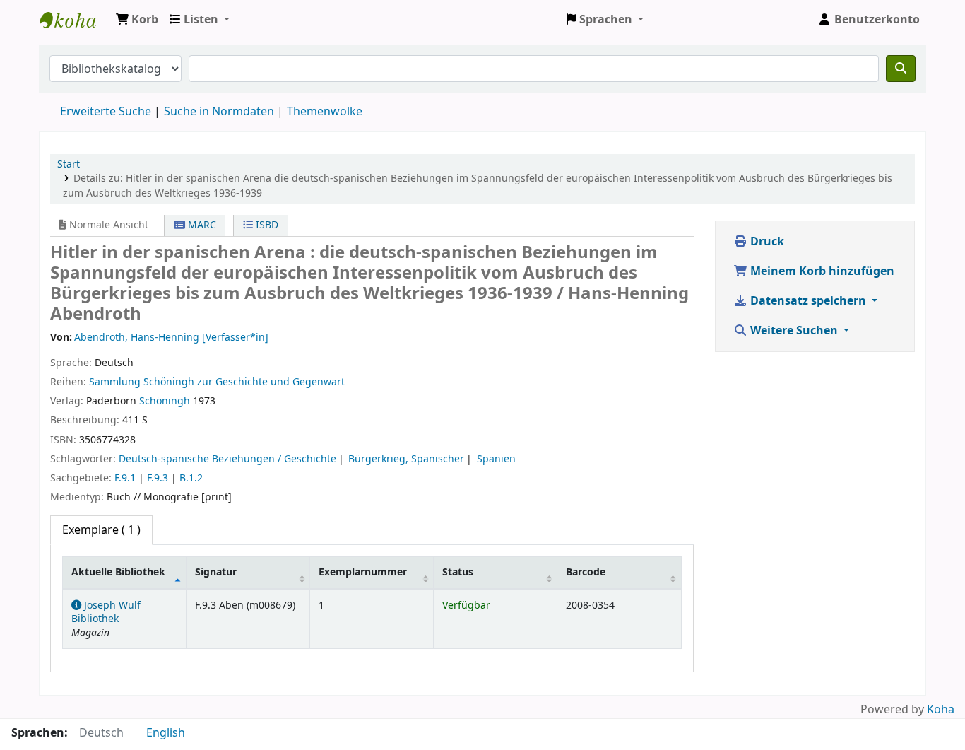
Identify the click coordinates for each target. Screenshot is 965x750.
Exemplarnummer (363, 572)
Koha (940, 709)
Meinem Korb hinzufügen (820, 271)
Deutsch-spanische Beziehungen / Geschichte (227, 459)
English (165, 733)
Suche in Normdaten (219, 111)
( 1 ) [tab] (101, 530)
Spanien (496, 459)
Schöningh (164, 401)
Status (457, 572)
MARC (200, 225)
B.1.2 (191, 478)
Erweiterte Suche (105, 111)
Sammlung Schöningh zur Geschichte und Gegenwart (217, 382)
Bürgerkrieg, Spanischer (406, 459)
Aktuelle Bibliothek (118, 572)
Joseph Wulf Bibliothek (75, 20)
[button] (137, 20)
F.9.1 (125, 478)
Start (68, 164)
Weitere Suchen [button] (794, 330)
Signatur (216, 572)
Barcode (585, 572)
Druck (765, 241)
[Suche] (901, 68)
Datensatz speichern (808, 301)
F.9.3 (157, 478)
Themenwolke (324, 111)
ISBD (265, 225)
